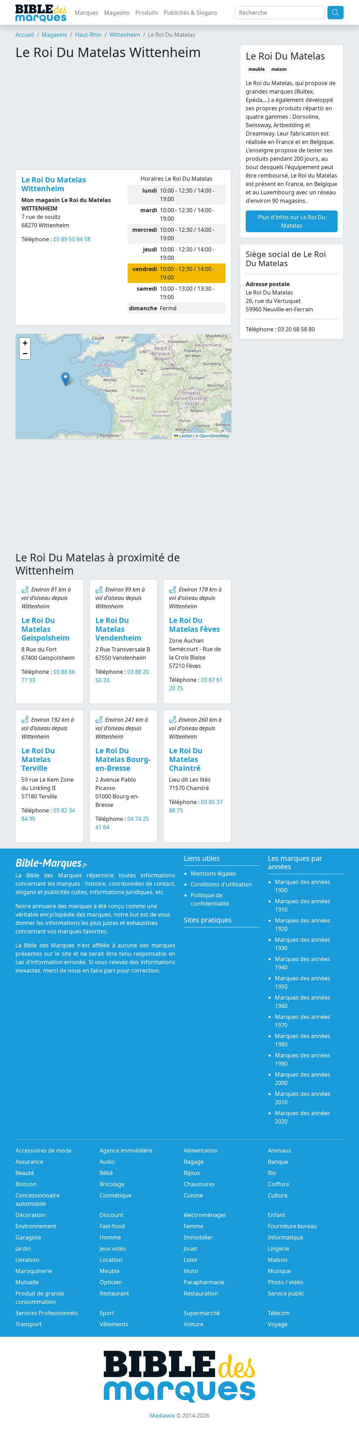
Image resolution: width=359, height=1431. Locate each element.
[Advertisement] (123, 115)
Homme (110, 1237)
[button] (65, 379)
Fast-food (112, 1226)
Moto (191, 1271)
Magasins (117, 12)
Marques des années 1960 (302, 1002)
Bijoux (192, 1173)
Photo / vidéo (285, 1282)
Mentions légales (213, 873)
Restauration (201, 1293)
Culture (277, 1195)
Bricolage (112, 1184)
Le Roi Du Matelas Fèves (194, 624)
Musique (279, 1271)
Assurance (29, 1162)
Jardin (23, 1248)
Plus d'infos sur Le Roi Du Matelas (291, 221)
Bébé (106, 1173)
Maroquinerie (33, 1271)
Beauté (24, 1173)
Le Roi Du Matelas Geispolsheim (45, 629)
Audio (107, 1162)
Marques (87, 12)
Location (111, 1260)
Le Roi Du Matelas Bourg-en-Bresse (123, 759)
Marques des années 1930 (302, 944)
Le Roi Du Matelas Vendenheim (118, 629)
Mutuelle (27, 1282)
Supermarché (202, 1313)
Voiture (193, 1324)
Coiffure (278, 1184)
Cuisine (193, 1195)
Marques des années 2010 (302, 1098)
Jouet (190, 1248)
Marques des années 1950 (302, 982)
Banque (278, 1162)
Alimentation (201, 1150)
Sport (107, 1313)
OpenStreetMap (214, 435)
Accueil (24, 35)
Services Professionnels (46, 1313)
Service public (286, 1293)
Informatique (285, 1237)
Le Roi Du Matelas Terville (38, 759)
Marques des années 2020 (302, 1117)
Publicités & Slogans (190, 12)
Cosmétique (115, 1195)
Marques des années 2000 (302, 1079)
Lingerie (278, 1248)
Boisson (25, 1184)
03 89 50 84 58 (71, 239)
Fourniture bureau (292, 1226)
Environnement (35, 1226)
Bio (272, 1173)
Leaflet (185, 435)
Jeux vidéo (113, 1248)
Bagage (194, 1162)
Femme (193, 1226)
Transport (28, 1324)
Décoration (30, 1215)
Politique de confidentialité (210, 899)
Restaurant (114, 1293)
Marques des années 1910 (302, 905)
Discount (111, 1215)
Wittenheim (124, 35)
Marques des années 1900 (302, 886)
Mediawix (162, 1415)
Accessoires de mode (43, 1150)
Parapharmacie (204, 1282)
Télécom (279, 1313)
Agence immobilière (126, 1150)
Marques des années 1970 (302, 1021)
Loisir (191, 1260)
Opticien (111, 1282)
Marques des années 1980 (302, 1040)
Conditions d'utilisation (221, 884)
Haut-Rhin (88, 35)
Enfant (276, 1215)
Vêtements (114, 1324)
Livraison (27, 1260)
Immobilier (198, 1237)
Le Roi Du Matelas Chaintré (186, 759)
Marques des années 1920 (302, 925)
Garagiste (28, 1237)
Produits (146, 12)
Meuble (110, 1271)
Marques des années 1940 (302, 963)
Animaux (279, 1150)
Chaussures (199, 1184)
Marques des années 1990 (302, 1059)
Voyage (277, 1324)
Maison (277, 1260)
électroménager (205, 1215)
